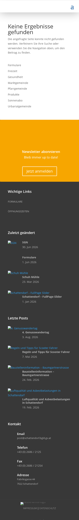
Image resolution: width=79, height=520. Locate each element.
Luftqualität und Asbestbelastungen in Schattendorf (46, 400)
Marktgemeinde (18, 83)
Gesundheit (15, 77)
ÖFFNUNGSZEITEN (18, 211)
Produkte (13, 94)
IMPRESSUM (30, 508)
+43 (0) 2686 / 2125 (29, 452)
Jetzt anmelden (39, 171)
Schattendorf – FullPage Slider (42, 296)
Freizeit (12, 71)
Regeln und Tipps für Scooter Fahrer (46, 352)
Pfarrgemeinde (17, 88)
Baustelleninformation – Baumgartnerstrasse (38, 373)
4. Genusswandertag (35, 332)
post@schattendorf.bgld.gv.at (34, 438)
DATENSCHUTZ (47, 508)
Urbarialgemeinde (19, 106)
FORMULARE (15, 201)
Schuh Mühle (30, 277)
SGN (25, 242)
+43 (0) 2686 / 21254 (30, 465)
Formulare (14, 65)
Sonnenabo (15, 100)
